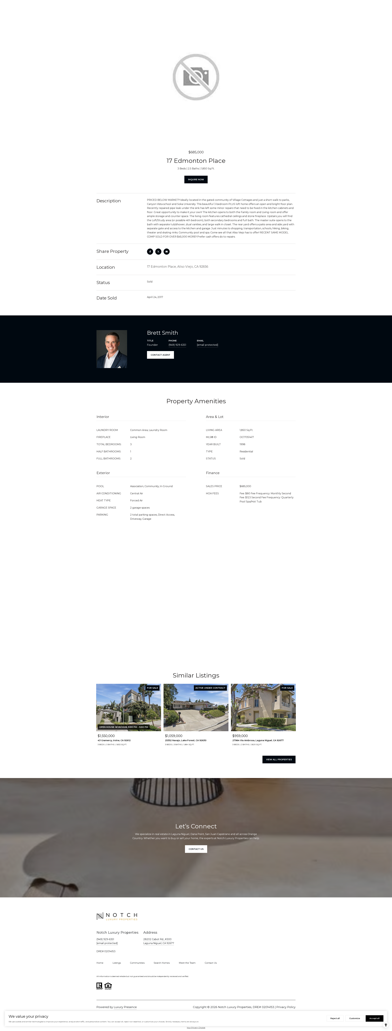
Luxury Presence (125, 1007)
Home (99, 963)
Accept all (374, 1018)
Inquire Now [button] (196, 179)
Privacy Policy (286, 1007)
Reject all (335, 1018)
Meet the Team (187, 963)
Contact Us (211, 963)
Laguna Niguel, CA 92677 (158, 943)
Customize (354, 1018)
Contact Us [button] (196, 849)
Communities (137, 963)
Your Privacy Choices (196, 1027)
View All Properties (279, 759)
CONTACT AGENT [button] (160, 355)
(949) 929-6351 (177, 344)
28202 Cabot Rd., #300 (157, 939)
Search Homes (162, 963)
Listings (117, 963)
